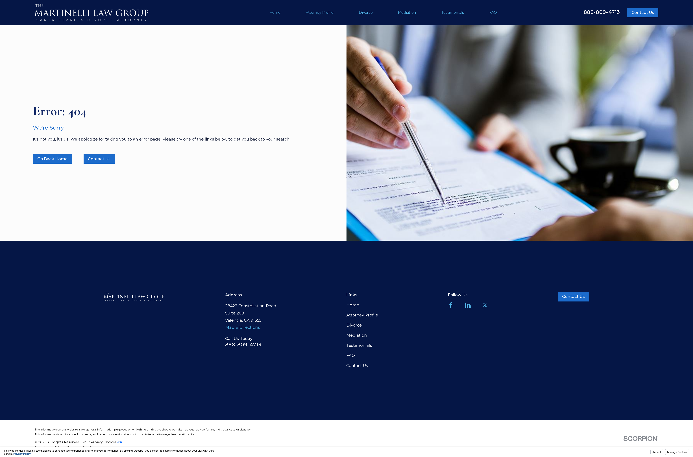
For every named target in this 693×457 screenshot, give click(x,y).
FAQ (350, 355)
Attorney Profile (362, 315)
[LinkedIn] (468, 305)
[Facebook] (451, 305)
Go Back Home (52, 158)
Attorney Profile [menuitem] (320, 12)
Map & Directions (242, 327)
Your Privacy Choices (100, 442)
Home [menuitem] (274, 12)
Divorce (354, 325)
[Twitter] (485, 305)
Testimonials (359, 345)
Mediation (356, 335)
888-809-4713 (602, 12)
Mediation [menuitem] (407, 12)
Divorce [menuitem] (366, 12)
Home (352, 305)
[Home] (91, 12)
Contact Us (642, 12)
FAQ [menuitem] (493, 12)
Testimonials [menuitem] (452, 12)
